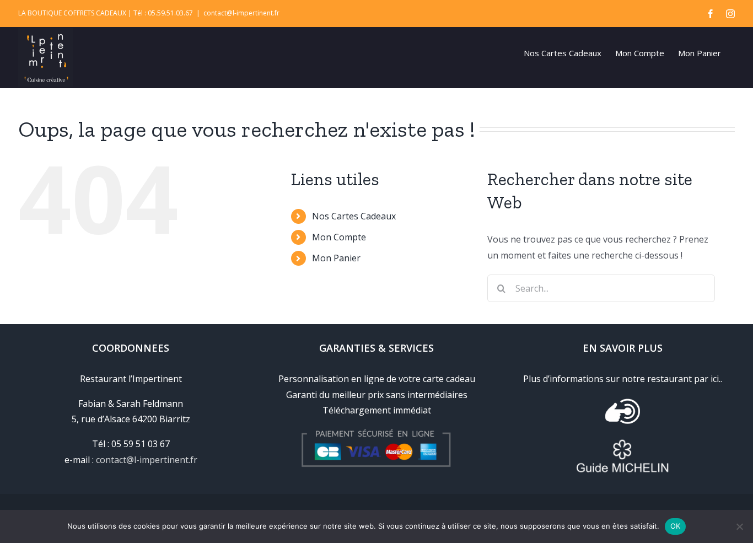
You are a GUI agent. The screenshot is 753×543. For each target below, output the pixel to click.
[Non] (739, 526)
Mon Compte (339, 237)
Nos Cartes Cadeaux (354, 216)
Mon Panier (336, 258)
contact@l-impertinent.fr (241, 13)
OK (675, 526)
